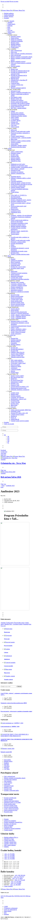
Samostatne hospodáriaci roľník (19, 223)
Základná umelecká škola (17, 357)
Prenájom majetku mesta (17, 302)
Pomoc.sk (13, 417)
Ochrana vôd (14, 122)
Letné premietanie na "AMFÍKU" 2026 (10, 726)
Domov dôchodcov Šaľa (17, 106)
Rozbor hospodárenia (16, 298)
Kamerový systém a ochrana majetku (21, 140)
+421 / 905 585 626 (20, 875)
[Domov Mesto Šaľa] (13, 456)
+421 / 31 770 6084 (15, 883)
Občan (10, 33)
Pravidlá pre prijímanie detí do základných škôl (19, 76)
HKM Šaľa (14, 379)
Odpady (13, 111)
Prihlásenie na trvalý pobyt (18, 164)
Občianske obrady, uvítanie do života (21, 182)
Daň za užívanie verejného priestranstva (21, 53)
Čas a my (9, 30)
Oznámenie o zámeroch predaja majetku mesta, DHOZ (14, 703)
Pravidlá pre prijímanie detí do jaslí (20, 70)
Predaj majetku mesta (16, 301)
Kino (8, 27)
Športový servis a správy (17, 375)
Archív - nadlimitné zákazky (18, 318)
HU (8, 439)
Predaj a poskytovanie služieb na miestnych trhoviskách (19, 220)
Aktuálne (9, 22)
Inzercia (13, 371)
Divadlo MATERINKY (17, 349)
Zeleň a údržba (15, 117)
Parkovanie (14, 130)
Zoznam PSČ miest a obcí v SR (19, 413)
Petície (12, 245)
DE (8, 441)
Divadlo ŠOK (14, 351)
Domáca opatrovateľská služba (19, 102)
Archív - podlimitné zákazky (18, 316)
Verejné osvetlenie (16, 142)
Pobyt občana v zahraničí (17, 168)
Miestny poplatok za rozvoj (18, 61)
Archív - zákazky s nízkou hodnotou (20, 315)
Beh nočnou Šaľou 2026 (11, 477)
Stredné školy (14, 81)
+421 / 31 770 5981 (9, 854)
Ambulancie (14, 368)
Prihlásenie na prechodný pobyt (19, 165)
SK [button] (5, 435)
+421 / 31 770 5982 (9, 855)
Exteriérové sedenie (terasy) (18, 224)
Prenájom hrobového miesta (18, 147)
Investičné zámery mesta (17, 268)
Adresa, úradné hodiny (17, 151)
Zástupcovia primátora (17, 260)
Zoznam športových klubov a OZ (20, 386)
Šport (8, 28)
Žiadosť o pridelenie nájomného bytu (21, 92)
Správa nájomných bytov (17, 305)
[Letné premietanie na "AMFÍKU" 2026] (12, 723)
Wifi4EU (6, 846)
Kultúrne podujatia (16, 340)
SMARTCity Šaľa (16, 46)
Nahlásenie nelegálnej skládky (19, 116)
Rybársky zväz (15, 383)
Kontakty (6, 18)
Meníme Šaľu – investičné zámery (14, 624)
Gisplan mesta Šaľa (9, 840)
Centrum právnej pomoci (17, 414)
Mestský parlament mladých (18, 88)
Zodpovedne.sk (15, 419)
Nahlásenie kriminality (17, 41)
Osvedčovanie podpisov (10, 779)
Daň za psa (14, 52)
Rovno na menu (14, 1)
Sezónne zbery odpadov (17, 112)
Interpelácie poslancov (17, 290)
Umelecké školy (15, 83)
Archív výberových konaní (18, 332)
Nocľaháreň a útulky (16, 97)
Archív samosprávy (16, 333)
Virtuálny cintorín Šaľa (10, 842)
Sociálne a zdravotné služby (11, 790)
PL (8, 442)
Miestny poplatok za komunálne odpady (21, 56)
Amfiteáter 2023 (10, 485)
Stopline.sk (14, 416)
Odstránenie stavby (16, 212)
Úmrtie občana (15, 192)
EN (8, 438)
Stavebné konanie (15, 196)
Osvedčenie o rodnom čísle (18, 186)
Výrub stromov (15, 119)
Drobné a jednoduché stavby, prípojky (21, 200)
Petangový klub (15, 385)
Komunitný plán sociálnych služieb (20, 103)
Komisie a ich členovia (17, 288)
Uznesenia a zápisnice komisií (19, 285)
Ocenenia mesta (15, 400)
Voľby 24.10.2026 (9, 424)
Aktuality (11, 21)
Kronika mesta (15, 403)
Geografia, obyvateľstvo (17, 397)
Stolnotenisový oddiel (16, 382)
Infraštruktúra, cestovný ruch (18, 399)
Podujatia (9, 25)
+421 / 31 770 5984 (9, 858)
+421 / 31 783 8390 (15, 884)
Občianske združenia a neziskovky (20, 389)
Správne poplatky (15, 66)
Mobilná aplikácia (9, 13)
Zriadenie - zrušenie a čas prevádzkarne (21, 215)
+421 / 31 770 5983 (9, 857)
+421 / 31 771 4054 (17, 878)
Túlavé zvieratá (15, 126)
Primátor (13, 259)
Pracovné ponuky (15, 365)
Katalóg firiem (15, 372)
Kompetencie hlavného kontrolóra (20, 279)
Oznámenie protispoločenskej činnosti (21, 326)
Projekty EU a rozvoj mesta (18, 267)
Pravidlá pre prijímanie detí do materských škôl (19, 73)
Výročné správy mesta (17, 299)
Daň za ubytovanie (16, 55)
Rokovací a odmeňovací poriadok (20, 291)
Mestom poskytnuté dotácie (18, 330)
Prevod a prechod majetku (18, 304)
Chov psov (14, 125)
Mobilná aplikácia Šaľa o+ (11, 837)
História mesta (14, 394)
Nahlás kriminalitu (9, 15)
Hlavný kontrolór (15, 262)
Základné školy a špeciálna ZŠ (19, 80)
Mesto (9, 256)
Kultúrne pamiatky (16, 396)
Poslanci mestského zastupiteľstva (13, 822)
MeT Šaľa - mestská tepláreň (18, 108)
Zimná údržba (14, 144)
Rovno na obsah (5, 1)
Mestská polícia (15, 42)
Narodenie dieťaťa (16, 176)
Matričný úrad (8, 787)
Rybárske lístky (15, 252)
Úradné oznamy (8, 830)
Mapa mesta (14, 139)
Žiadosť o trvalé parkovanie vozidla (20, 131)
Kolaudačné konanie (16, 198)
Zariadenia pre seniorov (17, 100)
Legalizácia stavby (16, 210)
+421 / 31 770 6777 (18, 877)
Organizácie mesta (16, 263)
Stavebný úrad (8, 789)
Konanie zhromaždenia (17, 243)
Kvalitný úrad (14, 154)
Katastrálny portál (15, 411)
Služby (10, 148)
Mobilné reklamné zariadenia (18, 226)
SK (8, 436)
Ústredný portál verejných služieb (20, 421)
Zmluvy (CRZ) (15, 327)
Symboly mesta (15, 393)
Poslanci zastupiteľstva (17, 287)
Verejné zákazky (15, 309)
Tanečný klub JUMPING (17, 354)
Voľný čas (12, 335)
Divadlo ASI (14, 347)
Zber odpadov (8, 781)
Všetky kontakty (8, 886)
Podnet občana (15, 38)
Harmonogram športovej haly (18, 388)
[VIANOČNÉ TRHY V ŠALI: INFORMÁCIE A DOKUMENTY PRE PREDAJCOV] (16, 736)
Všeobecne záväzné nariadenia (19, 273)
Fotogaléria (14, 343)
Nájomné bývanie (15, 91)
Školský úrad (14, 69)
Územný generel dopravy (17, 136)
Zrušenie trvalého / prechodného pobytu (21, 167)
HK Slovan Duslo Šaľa (17, 377)
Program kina (14, 338)
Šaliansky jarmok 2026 (6, 752)
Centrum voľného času (17, 84)
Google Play (7, 896)
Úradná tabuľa (11, 24)
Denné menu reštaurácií (17, 361)
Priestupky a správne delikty (18, 242)
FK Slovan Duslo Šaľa (17, 380)
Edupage (13, 86)
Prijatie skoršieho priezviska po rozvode (21, 184)
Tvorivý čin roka (15, 402)
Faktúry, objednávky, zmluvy (18, 329)
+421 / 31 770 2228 (19, 880)
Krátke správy (21, 622)
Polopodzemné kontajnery (18, 114)
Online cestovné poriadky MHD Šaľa (21, 410)
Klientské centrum (16, 36)
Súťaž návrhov (15, 310)
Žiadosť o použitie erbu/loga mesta (20, 254)
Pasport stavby (15, 209)
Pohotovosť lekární (16, 366)
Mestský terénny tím (16, 98)
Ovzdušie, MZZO (15, 120)
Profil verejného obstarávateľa (19, 312)
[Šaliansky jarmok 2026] (7, 748)
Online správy (11, 32)
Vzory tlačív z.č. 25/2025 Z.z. (19, 195)
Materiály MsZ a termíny (17, 282)
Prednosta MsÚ (15, 156)
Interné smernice (15, 274)
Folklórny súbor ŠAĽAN (17, 352)
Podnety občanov (8, 16)
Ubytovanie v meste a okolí (18, 363)
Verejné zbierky (15, 234)
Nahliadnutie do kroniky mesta (19, 251)
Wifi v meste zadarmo (16, 360)
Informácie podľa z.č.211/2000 (19, 321)
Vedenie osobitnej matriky (18, 187)
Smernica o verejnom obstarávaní (20, 313)
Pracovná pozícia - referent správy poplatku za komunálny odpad (16, 711)
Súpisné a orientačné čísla (18, 173)
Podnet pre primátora (16, 39)
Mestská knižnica (15, 341)
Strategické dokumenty (17, 276)
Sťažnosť (13, 246)
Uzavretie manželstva (16, 181)
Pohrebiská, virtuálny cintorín (19, 145)
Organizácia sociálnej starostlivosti (20, 105)
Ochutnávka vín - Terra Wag (13, 463)
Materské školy (15, 78)
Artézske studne (15, 123)
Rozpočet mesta (15, 295)
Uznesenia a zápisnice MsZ (18, 284)
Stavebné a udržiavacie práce (18, 201)
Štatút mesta (14, 271)
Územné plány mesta (16, 277)
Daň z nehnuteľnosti (16, 50)
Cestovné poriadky (16, 369)
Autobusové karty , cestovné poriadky (21, 137)
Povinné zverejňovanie (10, 798)
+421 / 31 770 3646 (16, 881)
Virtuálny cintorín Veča (10, 843)
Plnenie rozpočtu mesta (17, 296)
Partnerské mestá (15, 265)
